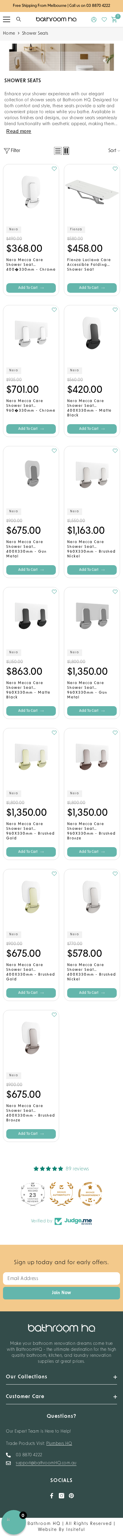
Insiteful (75, 1530)
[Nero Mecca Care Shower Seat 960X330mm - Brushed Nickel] (92, 474)
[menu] (6, 19)
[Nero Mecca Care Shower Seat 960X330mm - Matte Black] (31, 615)
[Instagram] (61, 1495)
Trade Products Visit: (39, 1444)
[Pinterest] (71, 1495)
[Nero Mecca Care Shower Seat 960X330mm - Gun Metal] (92, 615)
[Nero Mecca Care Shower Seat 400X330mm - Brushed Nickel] (92, 897)
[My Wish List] (104, 19)
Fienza (76, 229)
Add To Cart (28, 288)
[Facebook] (51, 1495)
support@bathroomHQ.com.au (46, 1463)
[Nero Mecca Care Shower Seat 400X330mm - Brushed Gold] (31, 897)
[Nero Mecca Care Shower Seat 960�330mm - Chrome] (31, 333)
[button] (58, 151)
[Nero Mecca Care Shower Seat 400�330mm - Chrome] (31, 192)
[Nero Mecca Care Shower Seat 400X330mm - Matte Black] (92, 333)
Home (9, 33)
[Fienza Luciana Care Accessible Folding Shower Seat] (92, 192)
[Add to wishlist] (54, 168)
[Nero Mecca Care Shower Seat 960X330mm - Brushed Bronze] (92, 756)
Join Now (61, 1293)
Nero (13, 229)
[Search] (18, 19)
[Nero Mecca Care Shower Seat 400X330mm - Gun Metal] (31, 474)
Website (47, 1530)
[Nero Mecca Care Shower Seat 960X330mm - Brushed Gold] (31, 756)
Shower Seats (35, 33)
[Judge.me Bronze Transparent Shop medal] (89, 1194)
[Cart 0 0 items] (114, 19)
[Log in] (94, 19)
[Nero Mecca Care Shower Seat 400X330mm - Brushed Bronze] (31, 1038)
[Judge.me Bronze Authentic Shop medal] (60, 1194)
